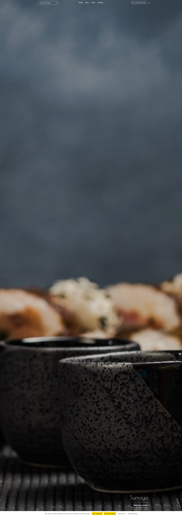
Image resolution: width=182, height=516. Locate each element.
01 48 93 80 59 (140, 3)
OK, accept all (97, 513)
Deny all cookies (110, 513)
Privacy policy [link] (132, 513)
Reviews (100, 2)
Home (80, 2)
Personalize (122, 513)
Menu (93, 2)
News (87, 2)
